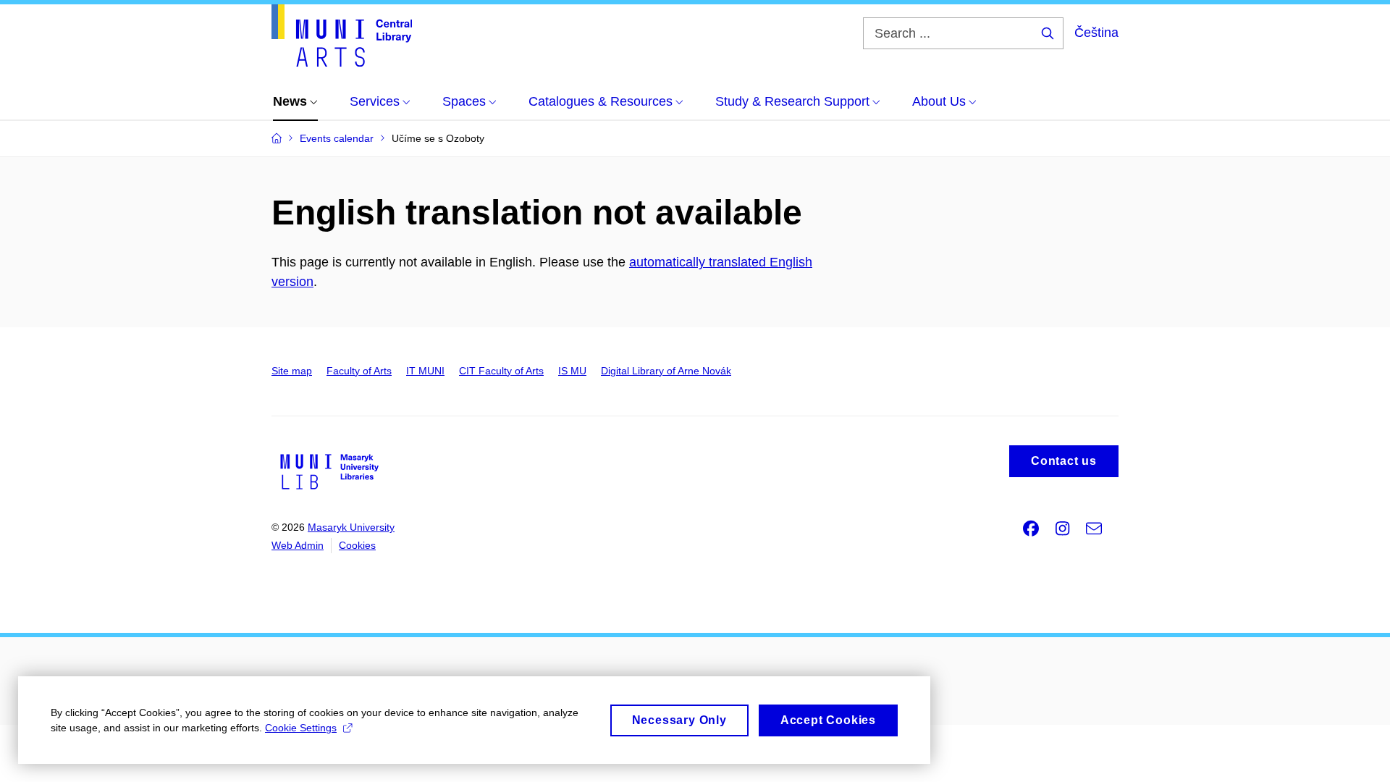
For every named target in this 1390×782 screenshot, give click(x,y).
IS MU (572, 371)
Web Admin (297, 545)
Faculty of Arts (359, 371)
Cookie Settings (301, 727)
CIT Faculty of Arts (501, 371)
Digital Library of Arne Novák (666, 371)
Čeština (1096, 32)
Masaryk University (351, 527)
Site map (291, 371)
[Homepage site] (341, 35)
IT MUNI (425, 371)
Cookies (357, 545)
